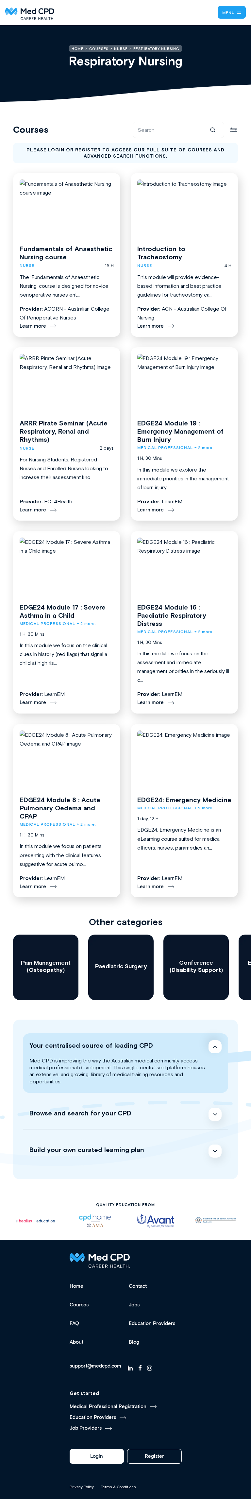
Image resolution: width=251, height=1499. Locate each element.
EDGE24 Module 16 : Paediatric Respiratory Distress (171, 615)
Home (76, 1286)
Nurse (27, 265)
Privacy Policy (82, 1487)
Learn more (33, 326)
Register (154, 1456)
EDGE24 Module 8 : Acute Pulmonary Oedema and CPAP (60, 808)
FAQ (74, 1323)
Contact (138, 1286)
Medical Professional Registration (108, 1407)
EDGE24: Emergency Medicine (184, 799)
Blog (134, 1342)
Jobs (134, 1305)
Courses (79, 1305)
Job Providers (86, 1428)
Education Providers (152, 1323)
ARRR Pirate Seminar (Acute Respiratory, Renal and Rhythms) (64, 431)
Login (96, 1456)
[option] (35, 1221)
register (88, 149)
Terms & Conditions (118, 1487)
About (76, 1342)
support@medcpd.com (95, 1366)
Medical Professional (165, 447)
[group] (45, 967)
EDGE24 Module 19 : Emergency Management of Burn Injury (180, 431)
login (56, 149)
